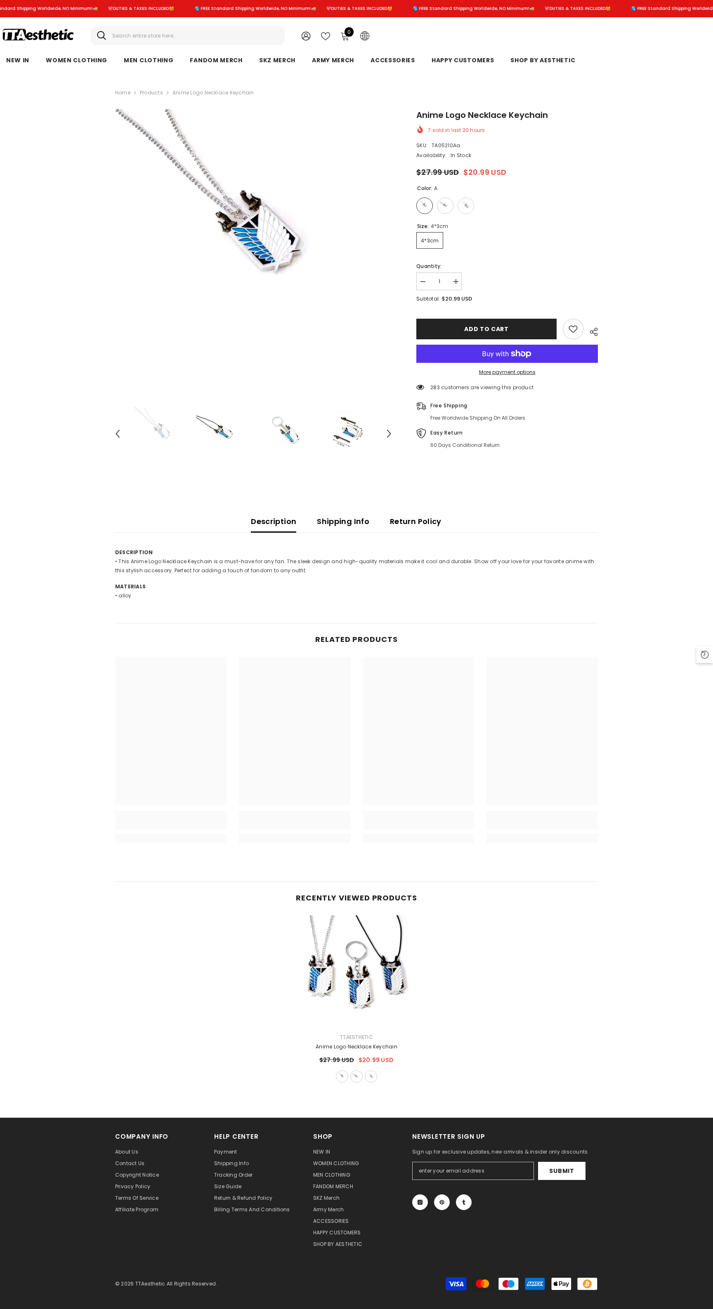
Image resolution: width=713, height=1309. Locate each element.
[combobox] (195, 35)
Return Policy (415, 521)
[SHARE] (590, 330)
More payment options (507, 372)
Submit (561, 1171)
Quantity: (428, 266)
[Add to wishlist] (573, 329)
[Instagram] (420, 1202)
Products (151, 92)
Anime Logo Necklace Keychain (356, 1046)
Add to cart (486, 329)
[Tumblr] (464, 1202)
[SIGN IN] (306, 35)
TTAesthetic (356, 1037)
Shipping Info (343, 521)
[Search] (188, 35)
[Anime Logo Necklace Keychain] (356, 971)
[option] (253, 247)
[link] (171, 825)
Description (273, 521)
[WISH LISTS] (325, 35)
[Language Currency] (365, 35)
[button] (117, 434)
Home (122, 92)
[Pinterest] (442, 1202)
